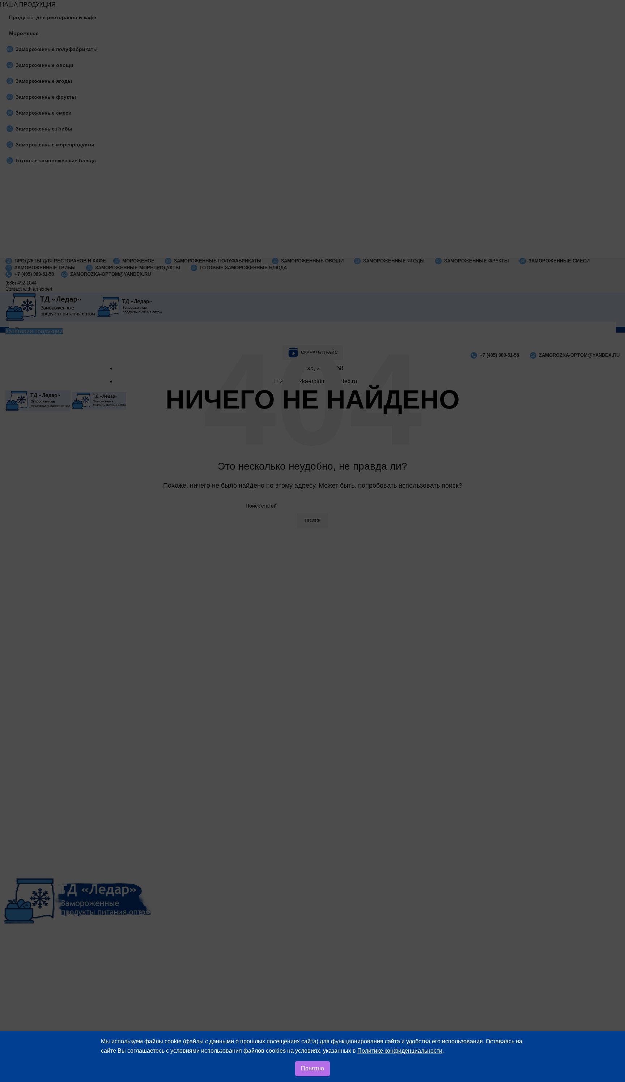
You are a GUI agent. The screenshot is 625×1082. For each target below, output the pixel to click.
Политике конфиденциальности (399, 1051)
